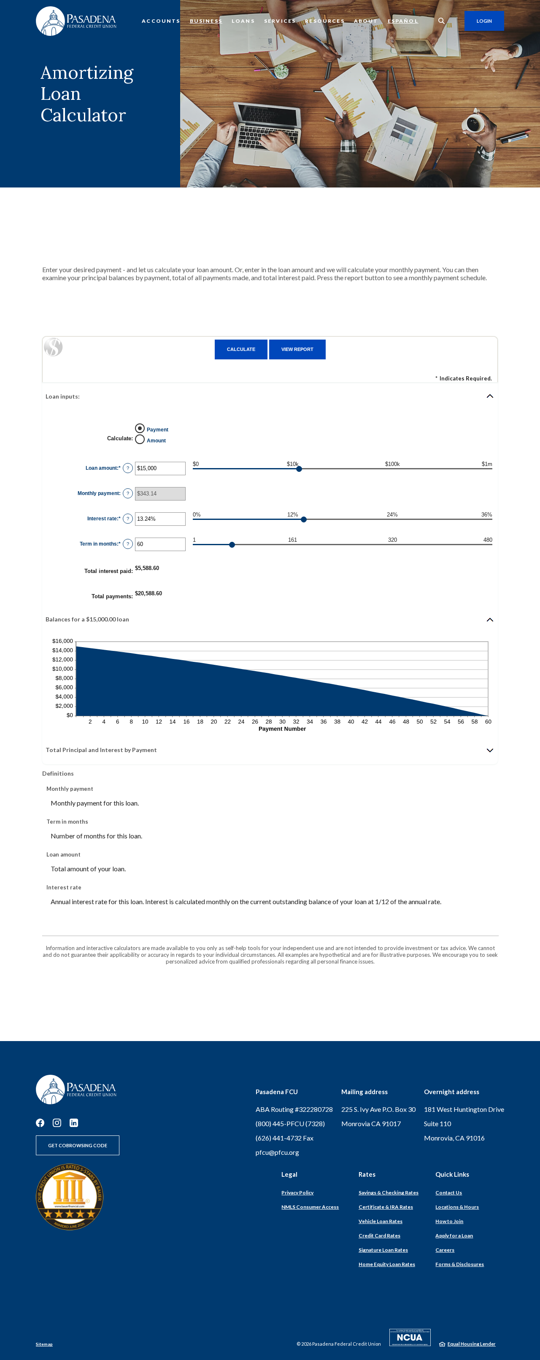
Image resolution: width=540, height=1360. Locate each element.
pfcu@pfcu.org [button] (277, 1152)
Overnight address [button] (451, 1091)
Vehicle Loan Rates (380, 1221)
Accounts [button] (161, 21)
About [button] (366, 21)
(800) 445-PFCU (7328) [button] (290, 1123)
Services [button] (280, 21)
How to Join (449, 1221)
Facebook (40, 1123)
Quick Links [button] (452, 1174)
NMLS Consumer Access (310, 1206)
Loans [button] (243, 21)
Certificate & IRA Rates (386, 1207)
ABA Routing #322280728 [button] (294, 1109)
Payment (157, 429)
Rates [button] (367, 1174)
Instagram (57, 1123)
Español (403, 21)
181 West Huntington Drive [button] (464, 1109)
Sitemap (44, 1344)
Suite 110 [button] (437, 1123)
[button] (270, 396)
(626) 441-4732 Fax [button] (284, 1138)
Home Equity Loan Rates (387, 1264)
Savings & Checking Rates (388, 1192)
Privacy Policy (297, 1192)
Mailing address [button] (364, 1091)
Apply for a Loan (454, 1235)
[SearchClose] (442, 20)
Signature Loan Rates (383, 1250)
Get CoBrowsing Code (77, 1145)
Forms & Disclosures (459, 1264)
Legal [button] (289, 1174)
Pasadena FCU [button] (277, 1091)
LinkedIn (74, 1123)
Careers (444, 1250)
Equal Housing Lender (472, 1344)
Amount (156, 440)
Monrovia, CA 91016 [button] (454, 1138)
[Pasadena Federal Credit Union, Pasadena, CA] (76, 21)
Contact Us (448, 1192)
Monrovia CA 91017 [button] (371, 1123)
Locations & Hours (457, 1207)
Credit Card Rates (379, 1235)
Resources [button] (325, 21)
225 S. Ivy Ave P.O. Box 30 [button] (378, 1109)
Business (206, 21)
